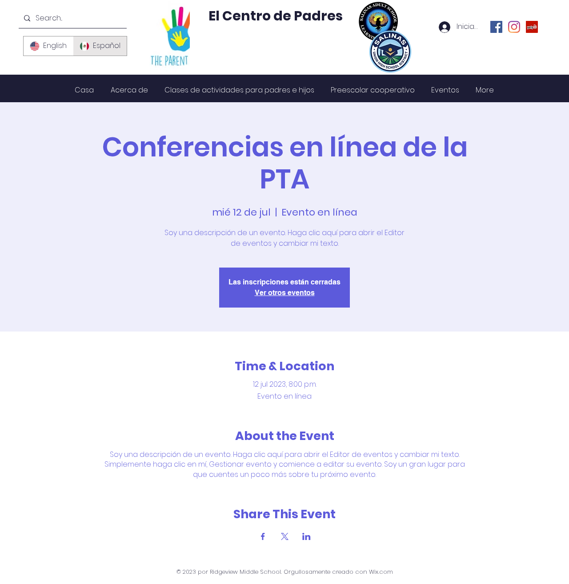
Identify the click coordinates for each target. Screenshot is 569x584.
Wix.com (381, 572)
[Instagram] (514, 27)
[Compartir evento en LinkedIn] (306, 536)
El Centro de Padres (275, 15)
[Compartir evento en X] (284, 536)
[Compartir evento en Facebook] (263, 536)
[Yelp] (532, 27)
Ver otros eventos (285, 292)
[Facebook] (496, 27)
